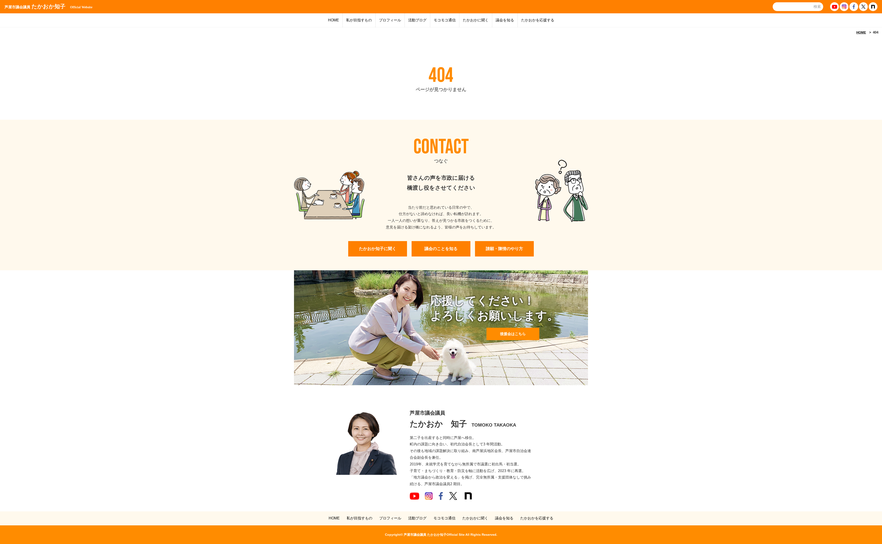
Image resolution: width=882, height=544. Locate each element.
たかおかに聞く (476, 20)
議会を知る (505, 20)
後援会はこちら (513, 334)
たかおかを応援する (537, 20)
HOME (333, 20)
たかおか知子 (48, 6)
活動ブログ (417, 20)
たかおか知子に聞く (377, 248)
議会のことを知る (441, 248)
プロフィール (390, 20)
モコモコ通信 (445, 20)
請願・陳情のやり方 (504, 248)
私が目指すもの (359, 20)
